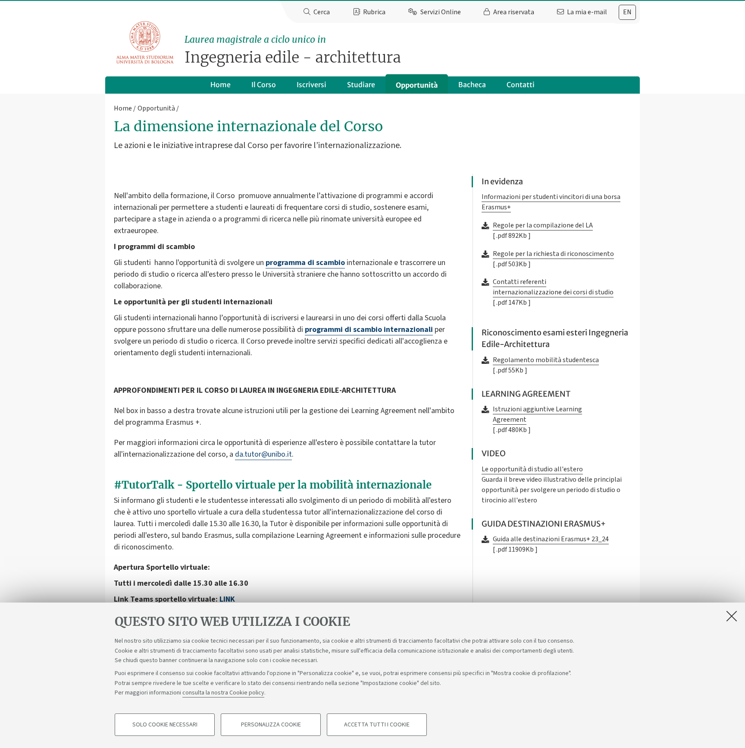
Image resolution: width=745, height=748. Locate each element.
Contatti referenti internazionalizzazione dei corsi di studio (553, 287)
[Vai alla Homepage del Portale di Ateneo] (145, 42)
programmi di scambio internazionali (369, 329)
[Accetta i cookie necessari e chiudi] (732, 616)
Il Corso (263, 84)
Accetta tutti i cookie (377, 724)
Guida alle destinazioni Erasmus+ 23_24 (551, 539)
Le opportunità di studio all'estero (532, 469)
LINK (227, 599)
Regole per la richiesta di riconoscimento (553, 254)
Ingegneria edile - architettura (293, 50)
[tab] (627, 12)
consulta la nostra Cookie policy (223, 692)
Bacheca (472, 84)
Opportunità (417, 85)
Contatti (521, 84)
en (627, 12)
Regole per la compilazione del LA (543, 225)
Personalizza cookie (271, 724)
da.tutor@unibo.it (263, 454)
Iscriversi (311, 84)
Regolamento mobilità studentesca (546, 360)
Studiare (361, 84)
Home (220, 84)
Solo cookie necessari (164, 724)
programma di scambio (305, 262)
